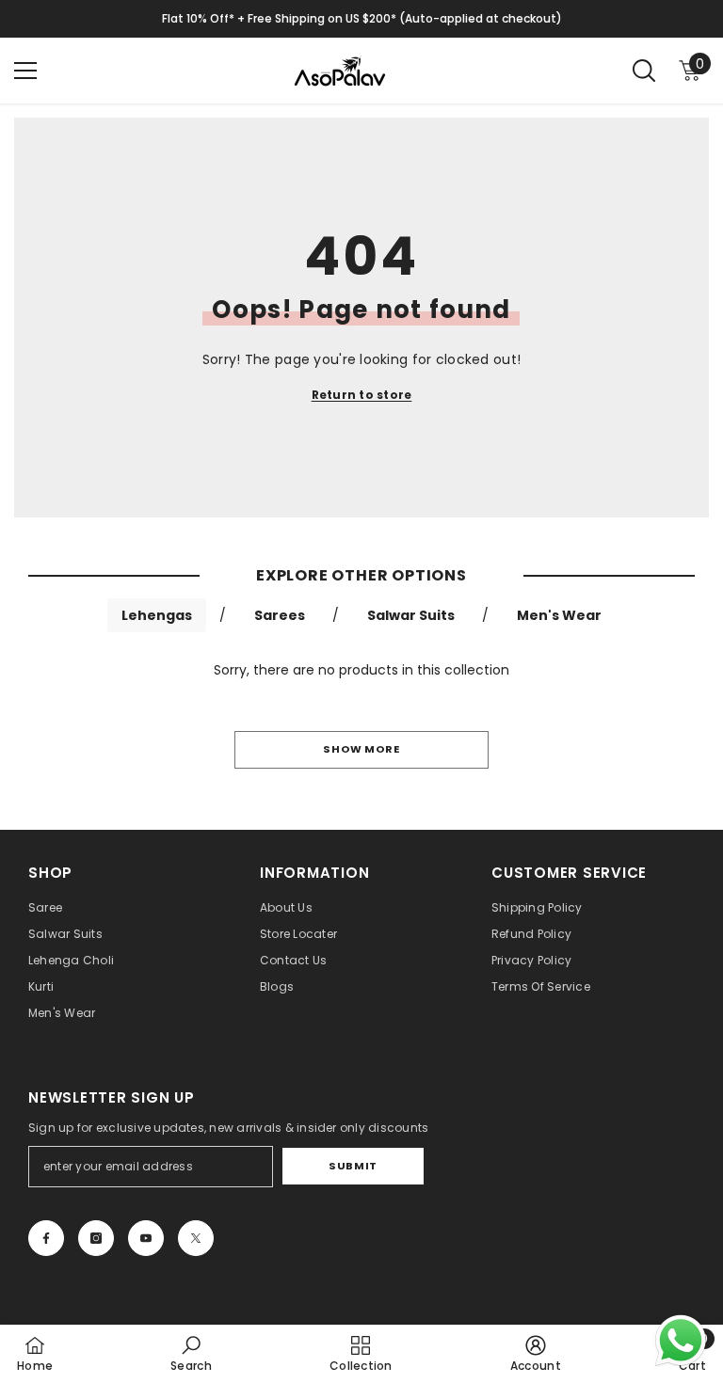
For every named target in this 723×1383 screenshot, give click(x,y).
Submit (353, 1165)
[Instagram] (96, 1238)
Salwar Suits (411, 615)
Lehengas (156, 615)
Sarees (279, 615)
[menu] (25, 70)
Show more (361, 748)
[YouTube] (146, 1238)
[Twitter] (196, 1238)
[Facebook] (46, 1238)
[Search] (644, 70)
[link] (191, 1353)
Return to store (362, 395)
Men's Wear (559, 615)
